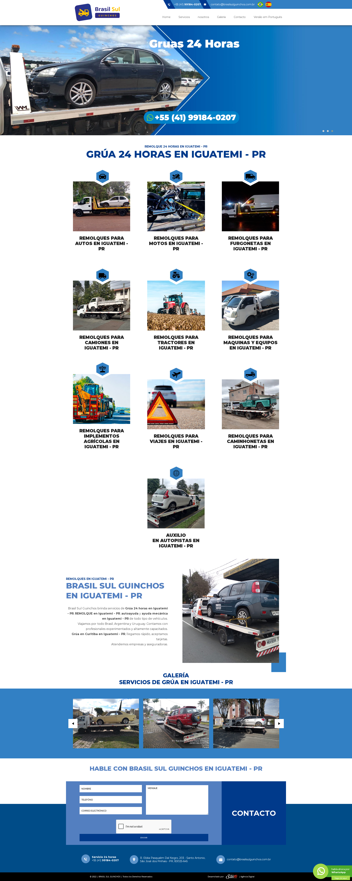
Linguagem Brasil (260, 4)
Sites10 (231, 876)
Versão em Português (268, 17)
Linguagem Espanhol (268, 4)
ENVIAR (143, 838)
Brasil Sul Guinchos (97, 12)
